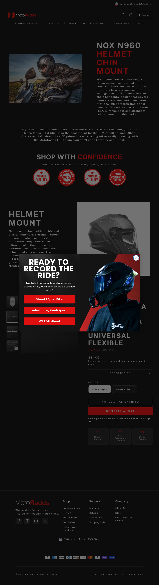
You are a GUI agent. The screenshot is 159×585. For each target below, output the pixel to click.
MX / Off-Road (49, 321)
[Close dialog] (136, 257)
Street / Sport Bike (49, 299)
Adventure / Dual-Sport (49, 310)
